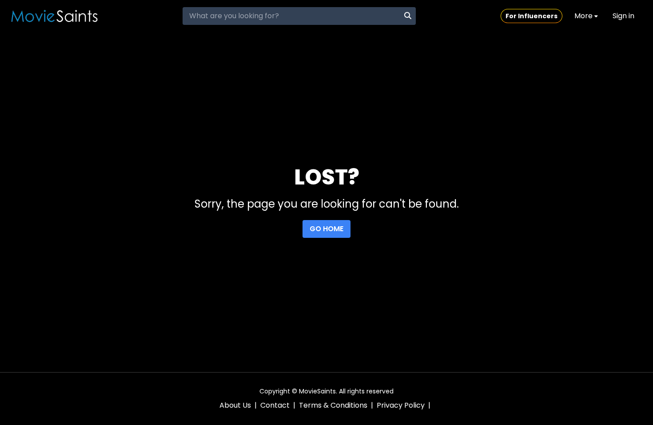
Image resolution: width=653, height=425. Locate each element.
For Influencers (531, 16)
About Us (235, 405)
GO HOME (326, 229)
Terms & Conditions (333, 405)
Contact (275, 405)
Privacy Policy (401, 405)
